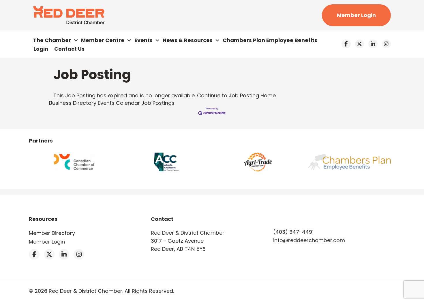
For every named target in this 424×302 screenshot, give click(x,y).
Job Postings (158, 103)
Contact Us (69, 48)
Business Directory (72, 103)
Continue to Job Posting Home (236, 95)
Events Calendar (119, 103)
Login (40, 48)
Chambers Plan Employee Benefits (270, 40)
